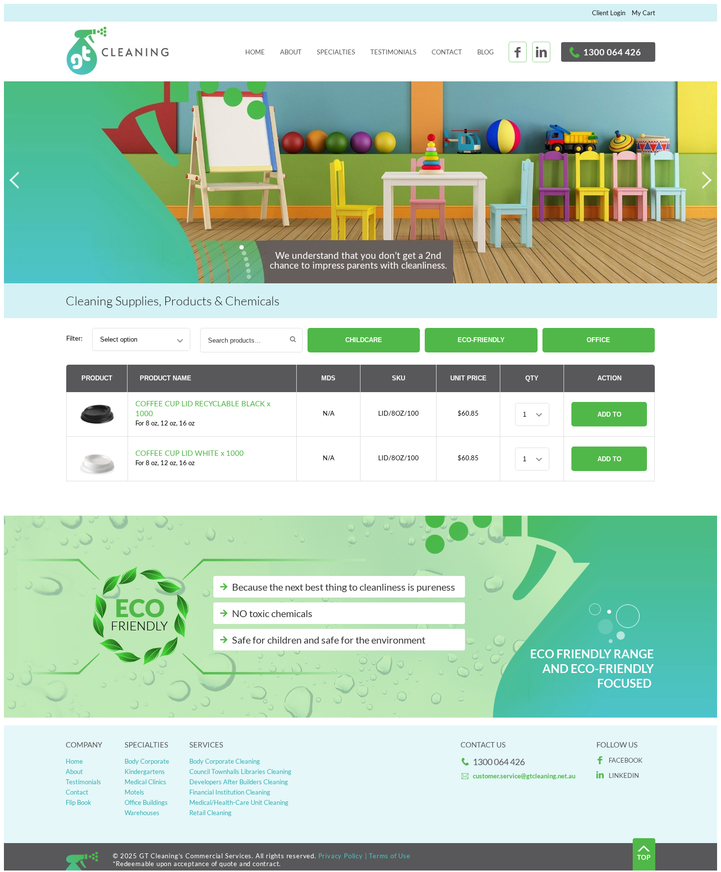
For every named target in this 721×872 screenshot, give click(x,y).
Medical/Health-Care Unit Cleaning (238, 802)
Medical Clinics (145, 782)
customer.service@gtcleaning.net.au (524, 776)
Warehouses (142, 813)
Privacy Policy (340, 856)
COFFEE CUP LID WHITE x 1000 (189, 453)
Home (255, 52)
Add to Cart (609, 418)
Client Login (608, 13)
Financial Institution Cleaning (229, 792)
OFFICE (598, 340)
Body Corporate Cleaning (224, 761)
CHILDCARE (363, 340)
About (291, 52)
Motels (134, 792)
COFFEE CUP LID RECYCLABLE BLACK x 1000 (202, 409)
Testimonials (393, 52)
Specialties (336, 52)
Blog (485, 52)
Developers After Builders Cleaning (238, 782)
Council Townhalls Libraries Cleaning (240, 771)
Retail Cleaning (210, 813)
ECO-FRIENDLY (481, 340)
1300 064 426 (612, 52)
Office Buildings (146, 802)
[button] (707, 181)
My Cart (643, 13)
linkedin (624, 775)
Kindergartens (145, 771)
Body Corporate (147, 761)
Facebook (626, 760)
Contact (447, 52)
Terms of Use (390, 856)
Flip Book (78, 802)
